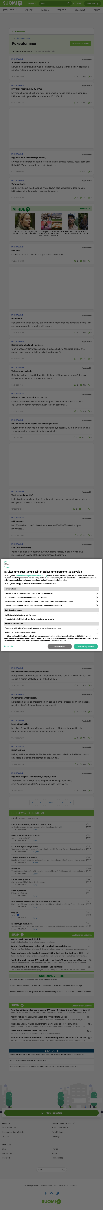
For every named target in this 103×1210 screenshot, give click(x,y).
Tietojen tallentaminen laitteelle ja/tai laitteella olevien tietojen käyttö (33, 605)
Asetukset (59, 646)
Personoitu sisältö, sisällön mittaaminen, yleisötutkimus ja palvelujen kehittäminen (39, 601)
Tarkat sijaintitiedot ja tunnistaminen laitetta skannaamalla (29, 593)
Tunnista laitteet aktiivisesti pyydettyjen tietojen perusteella (29, 619)
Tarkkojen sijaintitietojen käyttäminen (20, 615)
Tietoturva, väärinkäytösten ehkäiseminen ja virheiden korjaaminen (33, 628)
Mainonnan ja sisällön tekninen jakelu (20, 632)
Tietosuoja (8, 646)
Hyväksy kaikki (86, 646)
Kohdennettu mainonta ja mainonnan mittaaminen (26, 597)
